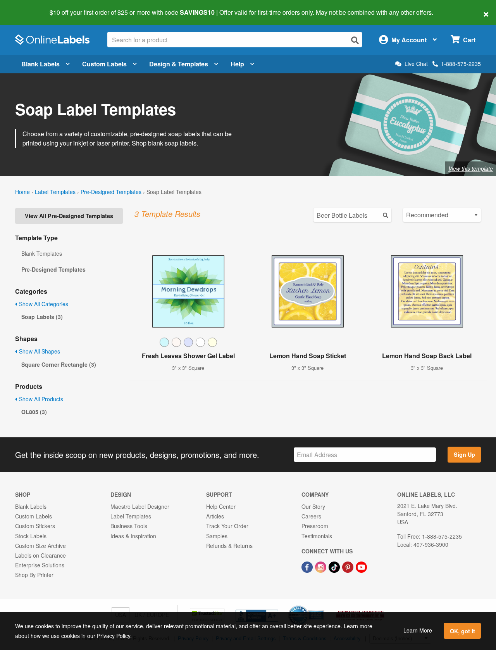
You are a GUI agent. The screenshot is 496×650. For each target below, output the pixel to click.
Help (237, 63)
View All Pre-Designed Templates (69, 216)
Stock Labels (30, 536)
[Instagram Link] (321, 566)
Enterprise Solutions (39, 565)
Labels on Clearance (40, 555)
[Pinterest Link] (348, 566)
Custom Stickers (35, 526)
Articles (215, 516)
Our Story (313, 506)
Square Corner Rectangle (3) (58, 364)
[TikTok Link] (335, 566)
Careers (311, 516)
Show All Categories (42, 304)
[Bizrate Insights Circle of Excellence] (321, 606)
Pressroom (314, 526)
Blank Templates (41, 253)
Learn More (417, 630)
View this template (470, 168)
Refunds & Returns (229, 545)
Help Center (221, 506)
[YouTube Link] (361, 566)
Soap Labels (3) (42, 317)
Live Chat (416, 64)
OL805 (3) (34, 412)
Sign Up (464, 454)
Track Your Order (227, 526)
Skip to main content (28, 7)
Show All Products (40, 399)
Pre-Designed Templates (111, 192)
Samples (216, 536)
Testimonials (316, 536)
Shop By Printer (34, 575)
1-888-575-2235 (461, 64)
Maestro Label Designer (139, 506)
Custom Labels (104, 63)
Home (22, 192)
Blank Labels (40, 63)
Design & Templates (178, 63)
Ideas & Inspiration (133, 536)
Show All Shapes (38, 351)
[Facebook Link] (307, 566)
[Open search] (355, 40)
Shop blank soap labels (164, 143)
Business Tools (128, 526)
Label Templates (55, 192)
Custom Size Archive (40, 545)
